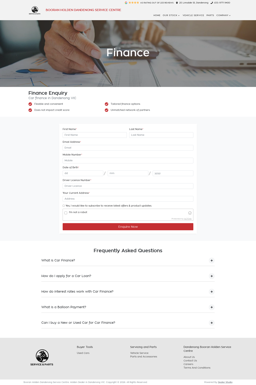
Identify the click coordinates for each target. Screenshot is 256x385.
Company (222, 15)
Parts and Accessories (143, 356)
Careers (188, 364)
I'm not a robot (78, 212)
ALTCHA (188, 219)
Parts (210, 15)
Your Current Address (76, 193)
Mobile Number (72, 155)
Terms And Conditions (197, 368)
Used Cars (83, 353)
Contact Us (190, 360)
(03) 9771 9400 (222, 3)
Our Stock (170, 15)
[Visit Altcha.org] (190, 213)
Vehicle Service (193, 15)
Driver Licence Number (77, 180)
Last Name (136, 129)
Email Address (72, 142)
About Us (189, 357)
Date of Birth (71, 167)
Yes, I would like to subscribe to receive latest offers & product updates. (109, 206)
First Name (70, 129)
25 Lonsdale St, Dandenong (193, 3)
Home (156, 15)
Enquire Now (128, 226)
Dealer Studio (225, 382)
